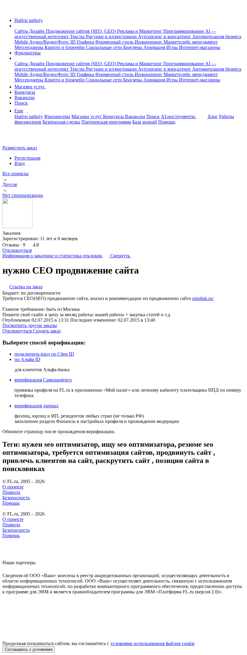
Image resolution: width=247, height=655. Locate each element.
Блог (213, 116)
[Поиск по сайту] (19, 137)
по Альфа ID (27, 359)
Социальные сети (104, 47)
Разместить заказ (19, 147)
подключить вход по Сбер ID (44, 354)
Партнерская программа (106, 121)
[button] (16, 25)
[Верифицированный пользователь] (26, 232)
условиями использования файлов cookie (152, 643)
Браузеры (133, 47)
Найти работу (28, 20)
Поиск (21, 103)
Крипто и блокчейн (65, 47)
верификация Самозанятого (43, 379)
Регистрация (27, 158)
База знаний (144, 121)
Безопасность (16, 497)
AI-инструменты (178, 116)
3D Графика (82, 41)
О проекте (12, 486)
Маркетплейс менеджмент (191, 41)
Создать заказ (47, 330)
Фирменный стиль (115, 41)
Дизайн (37, 31)
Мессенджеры (29, 47)
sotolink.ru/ (203, 298)
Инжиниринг (149, 41)
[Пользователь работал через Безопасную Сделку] (36, 233)
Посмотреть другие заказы (29, 325)
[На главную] (8, 10)
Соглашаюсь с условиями (28, 649)
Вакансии (24, 97)
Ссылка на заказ (25, 286)
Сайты (21, 31)
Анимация (154, 47)
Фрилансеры (27, 52)
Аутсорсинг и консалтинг (165, 36)
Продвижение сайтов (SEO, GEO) (81, 31)
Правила (11, 492)
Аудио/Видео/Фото (49, 41)
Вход (19, 163)
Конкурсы (24, 92)
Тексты (78, 36)
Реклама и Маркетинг (140, 31)
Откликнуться (17, 250)
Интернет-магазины (199, 47)
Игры (172, 47)
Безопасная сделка (61, 121)
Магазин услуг (30, 86)
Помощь (166, 121)
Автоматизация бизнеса (216, 36)
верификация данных (36, 405)
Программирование (184, 31)
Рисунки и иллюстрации (112, 36)
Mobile (21, 41)
